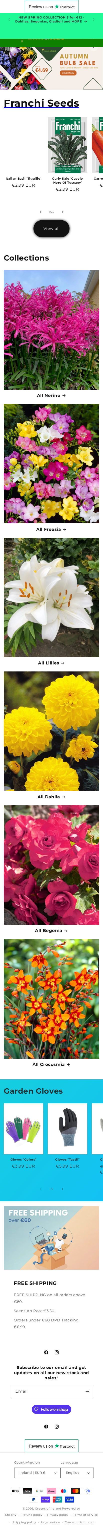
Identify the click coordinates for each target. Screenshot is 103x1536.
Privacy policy (57, 1515)
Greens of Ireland (48, 1508)
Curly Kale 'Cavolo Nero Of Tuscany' (67, 180)
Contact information (80, 1522)
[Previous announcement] (9, 19)
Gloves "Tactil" (67, 1159)
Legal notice (50, 1522)
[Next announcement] (93, 19)
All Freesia (48, 529)
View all (52, 228)
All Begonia (48, 930)
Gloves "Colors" (23, 1159)
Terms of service (85, 1515)
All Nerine (48, 395)
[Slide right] (62, 212)
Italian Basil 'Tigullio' (23, 178)
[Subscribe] (87, 1391)
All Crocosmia (48, 1064)
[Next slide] (94, 47)
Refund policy (32, 1515)
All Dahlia (49, 796)
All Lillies (48, 662)
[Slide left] (40, 212)
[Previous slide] (9, 47)
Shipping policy (24, 1522)
